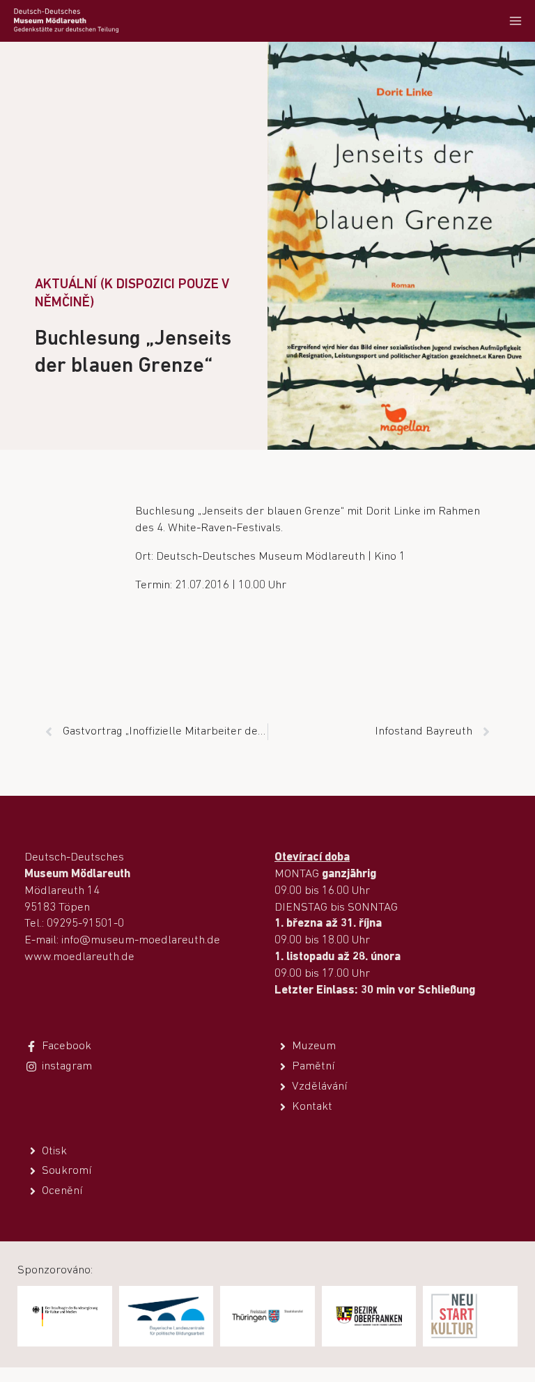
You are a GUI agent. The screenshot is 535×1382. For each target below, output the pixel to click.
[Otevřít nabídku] (515, 20)
